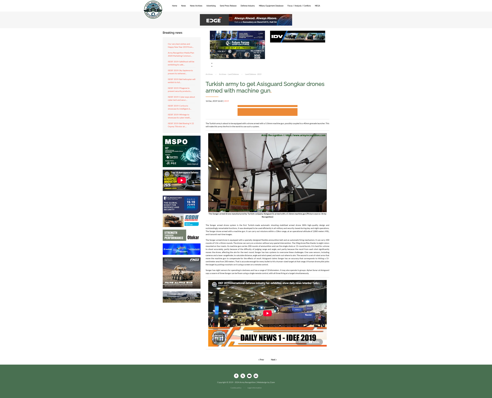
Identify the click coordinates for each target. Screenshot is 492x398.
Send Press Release (228, 6)
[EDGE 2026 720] (246, 19)
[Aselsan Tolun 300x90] (182, 249)
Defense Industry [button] (248, 6)
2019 (226, 101)
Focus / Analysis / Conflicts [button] (299, 6)
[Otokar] (182, 235)
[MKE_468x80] (237, 54)
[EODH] (182, 211)
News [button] (183, 6)
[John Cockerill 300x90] (182, 296)
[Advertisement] (268, 106)
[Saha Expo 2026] (237, 35)
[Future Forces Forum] (237, 44)
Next (273, 359)
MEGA (317, 6)
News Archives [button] (196, 6)
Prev (262, 359)
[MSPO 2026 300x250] (182, 151)
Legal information (255, 388)
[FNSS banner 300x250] (182, 273)
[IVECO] (297, 36)
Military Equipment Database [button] (271, 6)
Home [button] (174, 6)
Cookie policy (235, 388)
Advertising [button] (211, 6)
